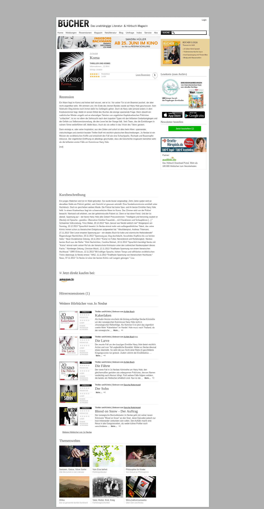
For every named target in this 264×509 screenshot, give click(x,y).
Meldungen (71, 32)
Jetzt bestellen (184, 128)
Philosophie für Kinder (135, 469)
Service (148, 32)
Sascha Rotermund (132, 385)
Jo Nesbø (94, 53)
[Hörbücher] (169, 158)
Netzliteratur (111, 32)
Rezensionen (85, 32)
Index (139, 32)
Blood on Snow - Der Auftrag (116, 411)
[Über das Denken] (141, 466)
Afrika (61, 500)
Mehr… (116, 330)
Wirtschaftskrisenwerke (136, 500)
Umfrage (130, 32)
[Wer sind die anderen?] (74, 497)
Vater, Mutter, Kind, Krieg (104, 500)
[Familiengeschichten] (108, 497)
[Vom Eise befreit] (108, 466)
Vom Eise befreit (100, 469)
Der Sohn (102, 388)
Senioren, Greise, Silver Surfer (72, 469)
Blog (121, 32)
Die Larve (102, 341)
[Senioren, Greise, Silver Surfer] (74, 466)
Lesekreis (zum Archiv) (174, 74)
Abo (156, 32)
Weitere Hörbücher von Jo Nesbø (77, 432)
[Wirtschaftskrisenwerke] (141, 497)
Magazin (98, 32)
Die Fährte (102, 366)
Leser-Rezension (143, 75)
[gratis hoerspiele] (184, 144)
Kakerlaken (103, 315)
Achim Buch (129, 312)
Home (60, 32)
